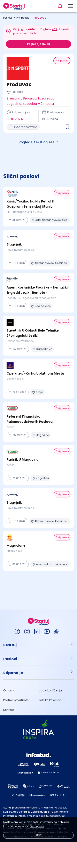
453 (54, 29)
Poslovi (7, 17)
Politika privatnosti (16, 700)
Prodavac (40, 17)
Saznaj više (37, 826)
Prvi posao (22, 17)
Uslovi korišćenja (50, 690)
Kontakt (8, 710)
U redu (38, 835)
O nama (9, 690)
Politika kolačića (50, 700)
